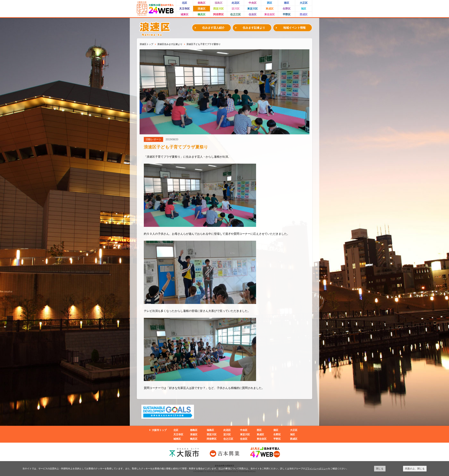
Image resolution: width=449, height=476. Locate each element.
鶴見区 (202, 14)
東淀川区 (252, 8)
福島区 (219, 2)
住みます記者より (254, 27)
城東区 (185, 14)
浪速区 (202, 8)
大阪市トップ (159, 430)
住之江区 (235, 14)
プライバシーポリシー (316, 468)
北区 (184, 2)
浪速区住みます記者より (169, 44)
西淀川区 (218, 8)
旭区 (303, 8)
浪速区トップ (146, 44)
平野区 (287, 14)
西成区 (304, 14)
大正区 (304, 2)
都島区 (202, 2)
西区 (269, 2)
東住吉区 (269, 14)
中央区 (253, 2)
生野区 (287, 8)
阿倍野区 (218, 14)
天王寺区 (184, 8)
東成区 (270, 8)
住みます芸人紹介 (213, 27)
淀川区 (236, 8)
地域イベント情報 (294, 27)
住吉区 (253, 14)
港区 (286, 2)
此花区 (236, 2)
